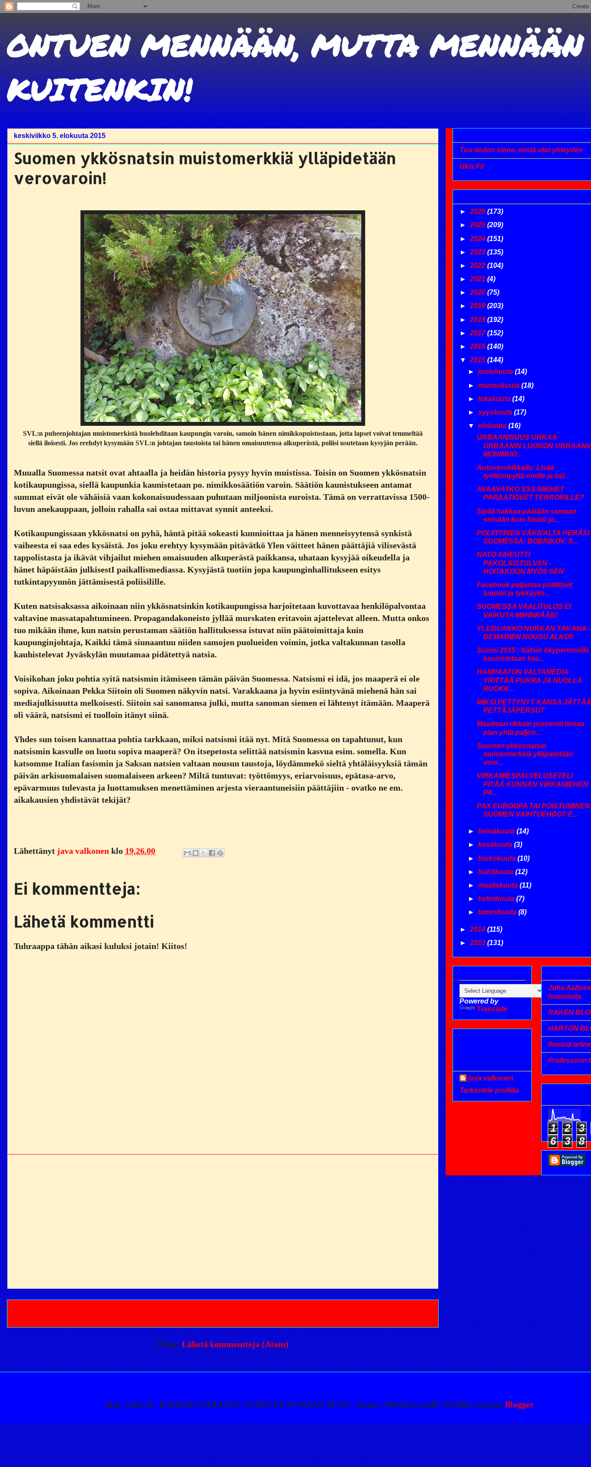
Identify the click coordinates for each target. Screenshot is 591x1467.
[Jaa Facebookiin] (212, 853)
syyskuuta (496, 412)
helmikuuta (497, 898)
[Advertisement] (223, 1221)
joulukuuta (496, 371)
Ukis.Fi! (471, 166)
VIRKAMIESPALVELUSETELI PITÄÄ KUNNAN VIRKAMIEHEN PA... (532, 784)
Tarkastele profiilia (489, 1090)
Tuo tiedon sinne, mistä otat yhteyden (521, 150)
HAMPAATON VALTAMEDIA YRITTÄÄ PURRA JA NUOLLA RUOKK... (529, 680)
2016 (478, 346)
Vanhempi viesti (396, 1313)
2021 (478, 279)
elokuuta (493, 425)
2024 (478, 238)
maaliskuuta (499, 885)
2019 (478, 305)
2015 (478, 360)
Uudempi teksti (47, 1313)
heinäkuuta (497, 831)
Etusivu (221, 1313)
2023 (478, 252)
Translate (492, 1009)
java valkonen (491, 1078)
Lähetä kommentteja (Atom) (235, 1344)
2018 (478, 319)
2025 (478, 224)
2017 (478, 333)
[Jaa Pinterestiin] (220, 853)
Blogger (519, 1404)
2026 (478, 211)
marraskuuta (499, 385)
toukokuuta (497, 858)
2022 (478, 265)
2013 (478, 942)
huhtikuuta (496, 871)
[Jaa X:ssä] (203, 853)
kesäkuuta (496, 844)
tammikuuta (498, 912)
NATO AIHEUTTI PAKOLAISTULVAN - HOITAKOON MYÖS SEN (520, 563)
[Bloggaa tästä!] (195, 853)
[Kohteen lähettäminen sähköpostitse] (187, 853)
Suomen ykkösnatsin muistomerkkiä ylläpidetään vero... (525, 754)
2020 (478, 292)
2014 (478, 929)
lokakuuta (495, 398)
